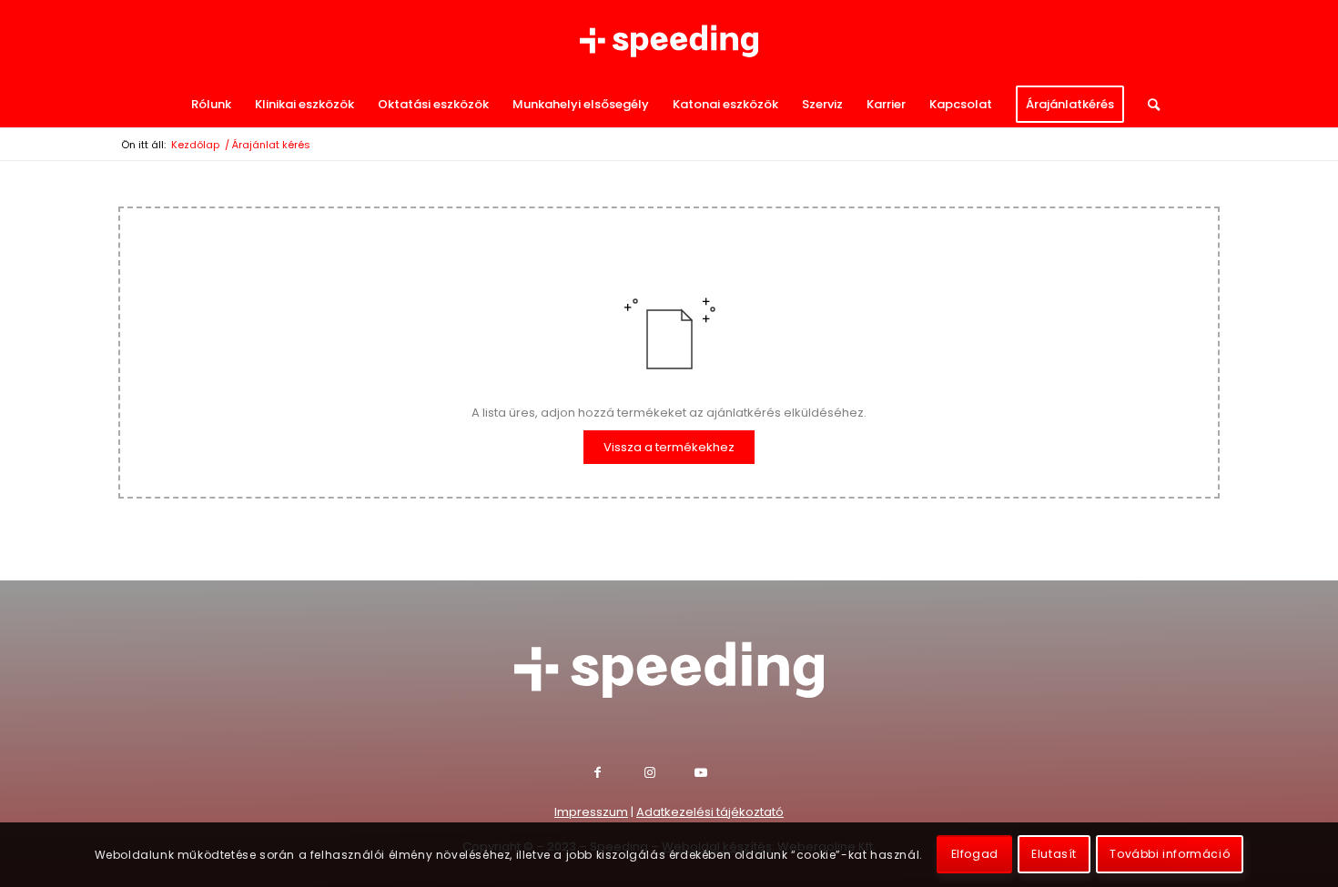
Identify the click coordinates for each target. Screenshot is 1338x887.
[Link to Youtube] (719, 775)
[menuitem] (211, 104)
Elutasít (1054, 854)
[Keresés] (1148, 104)
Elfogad (974, 854)
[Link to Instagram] (669, 775)
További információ (1170, 854)
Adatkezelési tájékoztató (710, 812)
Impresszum (591, 812)
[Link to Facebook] (619, 775)
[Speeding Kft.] (669, 41)
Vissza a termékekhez (669, 447)
